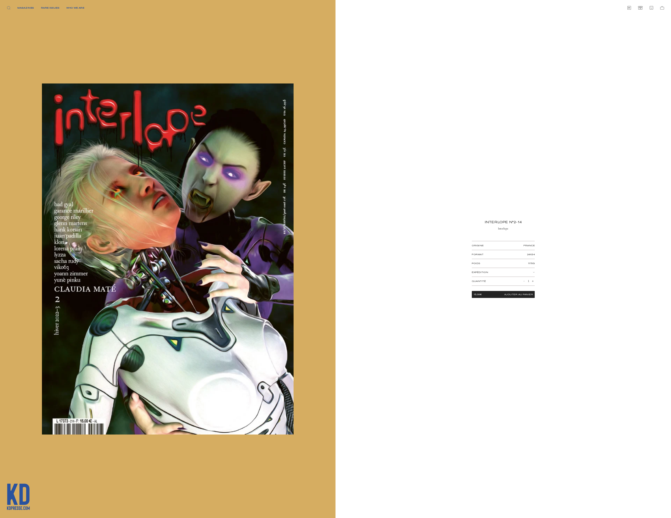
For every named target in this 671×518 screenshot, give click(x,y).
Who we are (75, 7)
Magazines (25, 7)
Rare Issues (50, 7)
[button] (8, 8)
